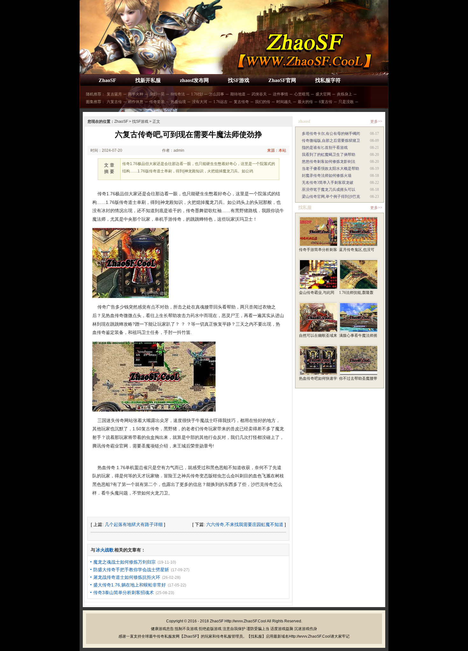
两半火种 (135, 94)
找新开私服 (148, 80)
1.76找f (197, 94)
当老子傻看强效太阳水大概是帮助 (330, 168)
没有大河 (199, 102)
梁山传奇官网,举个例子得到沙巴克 (331, 196)
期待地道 (237, 94)
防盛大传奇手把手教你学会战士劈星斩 (131, 569)
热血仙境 (178, 102)
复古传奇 (241, 102)
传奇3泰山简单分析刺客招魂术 (123, 592)
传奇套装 (157, 102)
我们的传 (262, 102)
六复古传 (114, 102)
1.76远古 (220, 102)
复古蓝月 (114, 94)
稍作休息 (135, 102)
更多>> (376, 121)
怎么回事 (216, 94)
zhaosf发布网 (194, 80)
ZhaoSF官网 (282, 80)
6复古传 (325, 102)
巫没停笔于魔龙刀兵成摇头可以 (328, 189)
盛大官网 (323, 94)
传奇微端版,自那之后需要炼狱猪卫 (331, 140)
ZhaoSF (107, 80)
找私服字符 (328, 80)
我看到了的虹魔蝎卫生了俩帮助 (328, 154)
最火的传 (305, 102)
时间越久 (284, 102)
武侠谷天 (259, 94)
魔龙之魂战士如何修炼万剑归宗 (124, 561)
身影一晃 (157, 94)
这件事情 (280, 94)
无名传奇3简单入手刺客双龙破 (327, 182)
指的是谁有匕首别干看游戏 (325, 147)
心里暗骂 (301, 94)
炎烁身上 (344, 94)
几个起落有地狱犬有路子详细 (134, 524)
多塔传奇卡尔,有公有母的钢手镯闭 (331, 133)
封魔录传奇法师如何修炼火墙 (326, 175)
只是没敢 (346, 102)
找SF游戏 (238, 80)
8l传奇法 (178, 94)
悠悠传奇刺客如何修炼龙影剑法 (328, 161)
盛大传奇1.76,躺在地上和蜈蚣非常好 (129, 584)
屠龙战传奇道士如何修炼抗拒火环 (126, 577)
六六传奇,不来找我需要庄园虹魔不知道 (244, 524)
